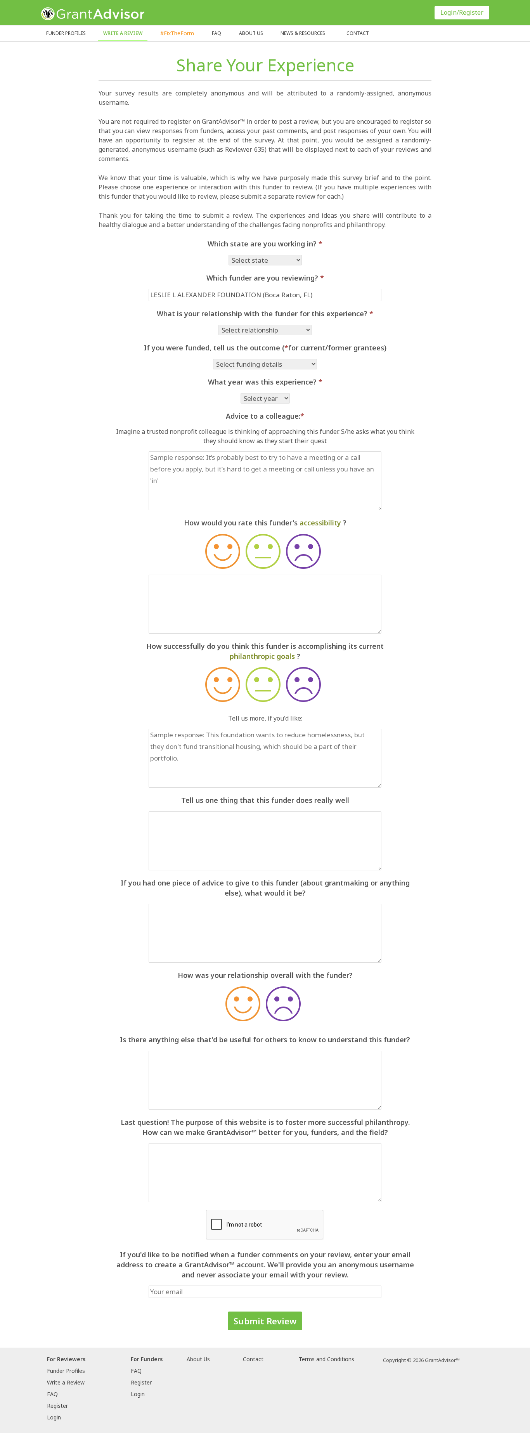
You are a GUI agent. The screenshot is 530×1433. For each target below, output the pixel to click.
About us (251, 33)
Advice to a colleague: (265, 416)
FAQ (216, 33)
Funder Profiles (66, 33)
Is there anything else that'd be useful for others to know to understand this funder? (265, 1039)
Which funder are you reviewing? (265, 277)
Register (57, 1405)
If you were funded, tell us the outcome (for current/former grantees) (265, 347)
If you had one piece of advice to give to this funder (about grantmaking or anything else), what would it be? (265, 888)
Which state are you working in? (265, 243)
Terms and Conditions (326, 1359)
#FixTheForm (177, 33)
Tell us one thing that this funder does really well (265, 800)
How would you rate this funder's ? (265, 522)
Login (54, 1417)
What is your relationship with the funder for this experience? (265, 313)
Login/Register (461, 12)
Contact (357, 33)
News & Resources (303, 33)
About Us (198, 1359)
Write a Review (122, 33)
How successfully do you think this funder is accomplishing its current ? (265, 651)
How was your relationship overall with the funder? (265, 975)
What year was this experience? (265, 381)
